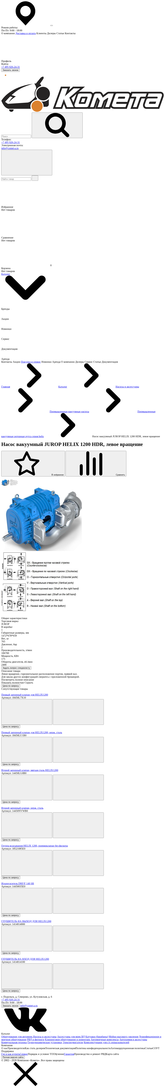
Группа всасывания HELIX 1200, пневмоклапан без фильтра (34, 845)
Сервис (24, 1054)
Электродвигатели (73, 1042)
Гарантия (69, 1054)
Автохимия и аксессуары (133, 1039)
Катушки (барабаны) (96, 1036)
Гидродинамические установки (45, 1042)
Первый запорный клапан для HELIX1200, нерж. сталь (31, 732)
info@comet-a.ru (10, 148)
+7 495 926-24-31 (10, 67)
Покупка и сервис (31, 361)
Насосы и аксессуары (45, 1036)
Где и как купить (10, 1054)
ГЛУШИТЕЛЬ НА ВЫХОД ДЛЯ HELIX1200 (26, 921)
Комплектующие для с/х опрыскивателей (106, 1042)
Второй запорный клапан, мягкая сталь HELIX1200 (29, 770)
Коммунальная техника (14, 1042)
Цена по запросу (11, 686)
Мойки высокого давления (123, 1036)
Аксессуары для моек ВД (71, 1036)
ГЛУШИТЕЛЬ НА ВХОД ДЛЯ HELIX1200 (25, 959)
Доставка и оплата (25, 33)
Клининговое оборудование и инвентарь (67, 1039)
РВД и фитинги (35, 1039)
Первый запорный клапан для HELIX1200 (24, 694)
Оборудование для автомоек (17, 1036)
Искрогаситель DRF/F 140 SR (17, 883)
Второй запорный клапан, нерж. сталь (22, 808)
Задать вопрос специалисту (16, 668)
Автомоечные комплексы (105, 1039)
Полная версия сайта (13, 1057)
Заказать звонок (10, 70)
